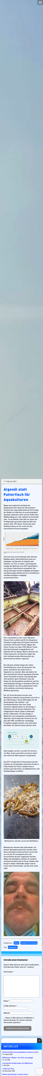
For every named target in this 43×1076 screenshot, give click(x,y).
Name (6, 1001)
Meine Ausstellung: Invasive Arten (15, 1074)
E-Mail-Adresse (10, 1006)
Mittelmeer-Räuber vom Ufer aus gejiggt (17, 1057)
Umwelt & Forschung (29, 943)
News (16, 943)
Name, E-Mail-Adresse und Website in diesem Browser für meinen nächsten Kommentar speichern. (19, 1020)
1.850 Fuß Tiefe (8, 1069)
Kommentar (9, 972)
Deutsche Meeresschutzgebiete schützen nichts (20, 1052)
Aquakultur (13, 947)
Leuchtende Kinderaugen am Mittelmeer (17, 1063)
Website (7, 1013)
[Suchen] (39, 1040)
